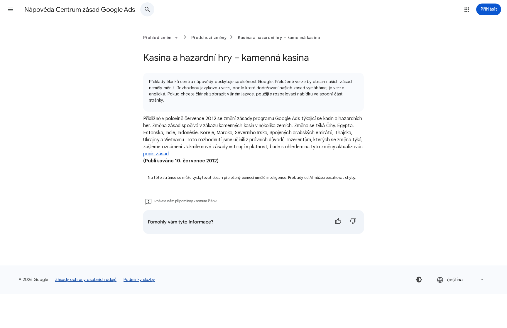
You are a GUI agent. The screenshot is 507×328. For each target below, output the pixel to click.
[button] (11, 9)
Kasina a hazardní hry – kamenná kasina (279, 37)
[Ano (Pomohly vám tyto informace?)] (338, 222)
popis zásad (156, 154)
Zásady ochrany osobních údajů (85, 279)
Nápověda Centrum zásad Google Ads (79, 10)
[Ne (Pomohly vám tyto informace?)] (353, 222)
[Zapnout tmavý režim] (419, 280)
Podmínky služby (139, 279)
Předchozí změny (209, 37)
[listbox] (460, 279)
